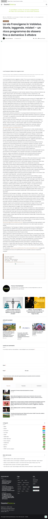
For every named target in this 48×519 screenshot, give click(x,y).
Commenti (39, 385)
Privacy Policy (36, 487)
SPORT (5, 434)
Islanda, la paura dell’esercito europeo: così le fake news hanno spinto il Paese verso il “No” (22, 462)
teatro (23, 491)
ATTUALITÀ (6, 430)
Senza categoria (7, 440)
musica (24, 488)
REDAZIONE (35, 479)
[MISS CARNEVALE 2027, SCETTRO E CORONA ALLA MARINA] (6, 409)
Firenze (27, 484)
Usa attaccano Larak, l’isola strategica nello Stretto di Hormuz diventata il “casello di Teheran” (22, 466)
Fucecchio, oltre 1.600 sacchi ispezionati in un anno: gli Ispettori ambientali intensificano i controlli (23, 335)
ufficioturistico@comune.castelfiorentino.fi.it (12, 127)
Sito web (26, 370)
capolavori (19, 482)
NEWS (5, 426)
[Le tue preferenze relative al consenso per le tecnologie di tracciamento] (46, 517)
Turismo (27, 491)
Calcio (26, 480)
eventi (23, 484)
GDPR (34, 483)
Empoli (19, 484)
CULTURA (6, 432)
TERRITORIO (9, 17)
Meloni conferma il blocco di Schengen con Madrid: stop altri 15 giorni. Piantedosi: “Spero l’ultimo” (23, 460)
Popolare (24, 385)
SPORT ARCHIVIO (7, 438)
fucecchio (19, 486)
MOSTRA (19, 488)
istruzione (24, 486)
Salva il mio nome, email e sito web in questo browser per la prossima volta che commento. (22, 375)
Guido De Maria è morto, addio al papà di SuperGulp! (14, 458)
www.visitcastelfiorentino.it (33, 248)
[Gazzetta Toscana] (24, 10)
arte (22, 480)
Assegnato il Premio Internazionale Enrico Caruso (22, 390)
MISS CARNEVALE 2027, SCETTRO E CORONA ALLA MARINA (23, 407)
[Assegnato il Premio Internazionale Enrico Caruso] (6, 392)
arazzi (19, 480)
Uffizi (19, 493)
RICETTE (5, 444)
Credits (26, 516)
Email (4, 370)
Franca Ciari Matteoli (9, 38)
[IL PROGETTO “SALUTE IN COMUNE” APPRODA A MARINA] (38, 327)
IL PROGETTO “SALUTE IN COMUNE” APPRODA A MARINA (37, 333)
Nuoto (28, 488)
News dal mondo (7, 455)
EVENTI (5, 428)
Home (5, 17)
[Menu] (1, 5)
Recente (8, 385)
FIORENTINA (6, 442)
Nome (4, 365)
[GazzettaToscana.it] (10, 4)
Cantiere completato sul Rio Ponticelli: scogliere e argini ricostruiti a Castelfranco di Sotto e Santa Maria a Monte (8, 334)
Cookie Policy (36, 490)
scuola (19, 491)
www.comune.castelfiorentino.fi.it (18, 248)
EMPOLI (5, 446)
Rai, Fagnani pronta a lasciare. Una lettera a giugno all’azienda (16, 464)
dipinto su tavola (26, 482)
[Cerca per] (46, 5)
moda (29, 486)
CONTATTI (35, 481)
